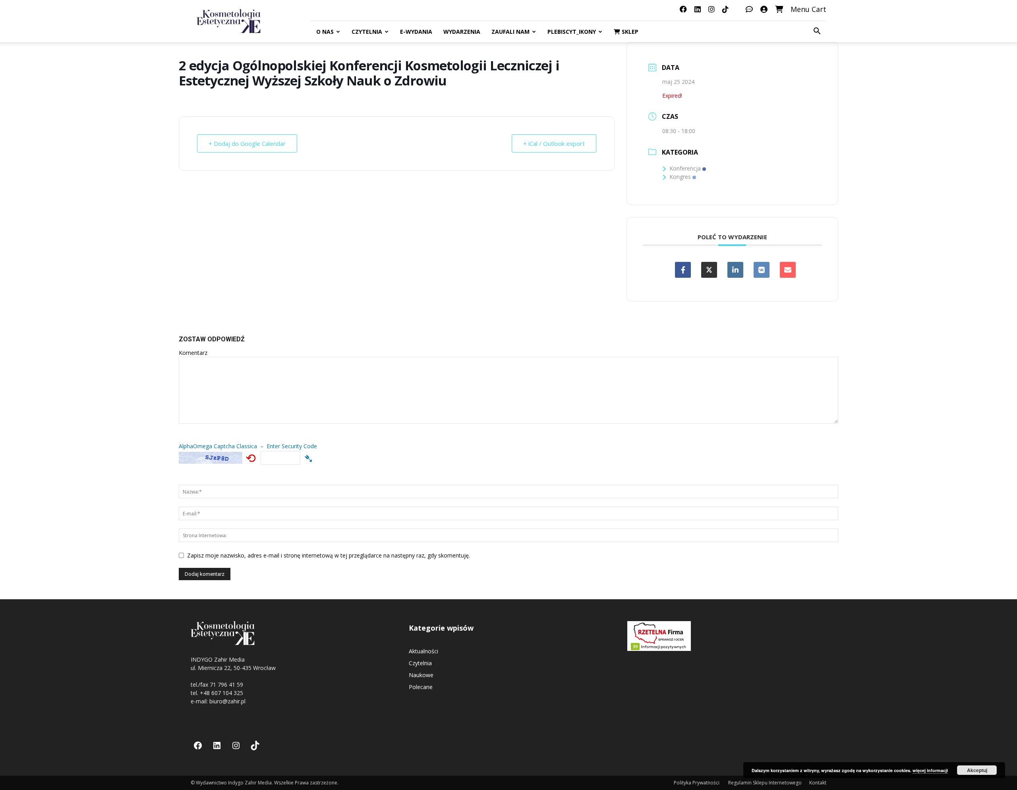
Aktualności (423, 651)
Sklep (629, 31)
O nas (325, 31)
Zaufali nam (510, 31)
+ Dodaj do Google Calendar (247, 143)
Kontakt (817, 782)
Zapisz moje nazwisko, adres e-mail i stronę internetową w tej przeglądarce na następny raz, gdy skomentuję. (328, 555)
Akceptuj (977, 770)
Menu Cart (808, 9)
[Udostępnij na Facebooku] (683, 270)
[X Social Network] (709, 270)
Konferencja (685, 168)
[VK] (762, 270)
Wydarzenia (461, 31)
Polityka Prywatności (697, 782)
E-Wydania (416, 31)
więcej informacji (930, 770)
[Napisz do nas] (749, 9)
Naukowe (421, 675)
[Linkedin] (735, 270)
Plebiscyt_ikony (571, 31)
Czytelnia (367, 31)
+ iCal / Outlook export (554, 143)
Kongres (680, 176)
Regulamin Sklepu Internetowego (765, 782)
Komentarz (193, 352)
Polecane (421, 687)
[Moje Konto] (764, 9)
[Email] (788, 270)
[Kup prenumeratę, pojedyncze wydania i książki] (779, 9)
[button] (816, 32)
